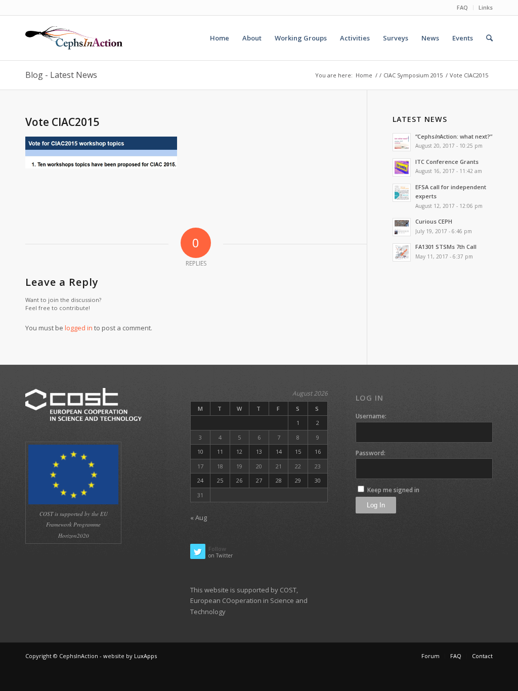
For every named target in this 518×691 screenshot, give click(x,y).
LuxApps (145, 656)
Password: (370, 453)
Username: (371, 416)
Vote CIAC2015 (62, 122)
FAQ (462, 7)
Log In (376, 505)
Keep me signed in (393, 490)
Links (486, 7)
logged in (79, 327)
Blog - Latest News (61, 74)
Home (364, 75)
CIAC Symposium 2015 (413, 75)
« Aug (198, 517)
